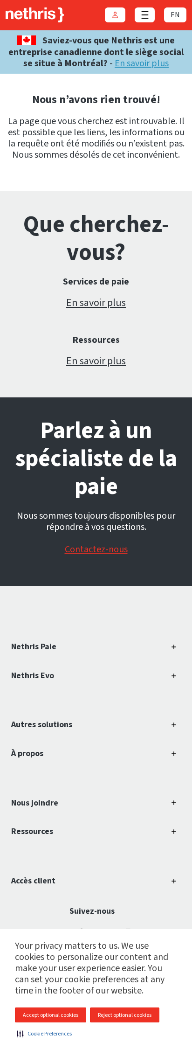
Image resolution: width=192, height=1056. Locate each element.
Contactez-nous (96, 549)
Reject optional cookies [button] (124, 1015)
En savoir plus (142, 63)
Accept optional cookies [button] (50, 1015)
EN (175, 15)
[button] (44, 1033)
